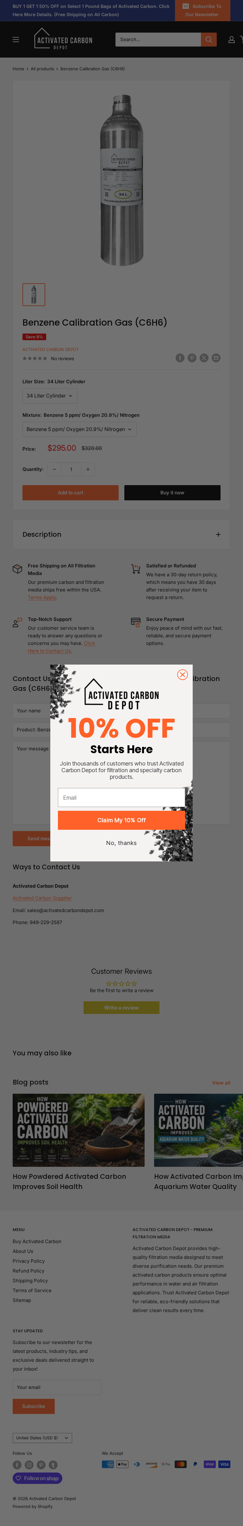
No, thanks (121, 843)
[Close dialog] (183, 675)
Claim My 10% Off (121, 820)
